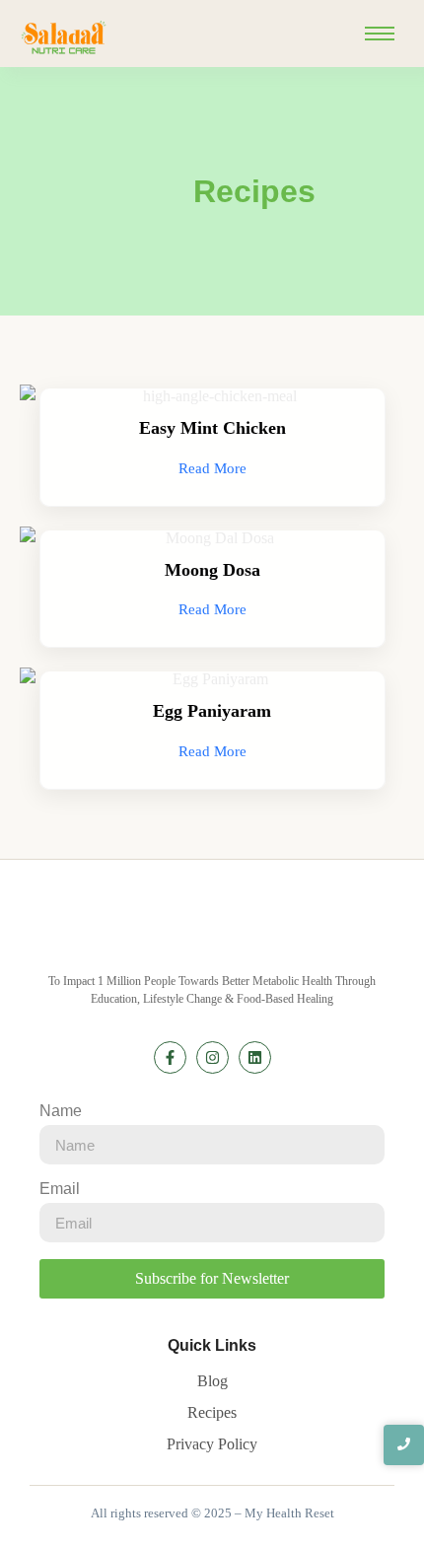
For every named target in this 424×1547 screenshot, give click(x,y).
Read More (212, 468)
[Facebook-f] (170, 1057)
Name (60, 1111)
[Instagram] (212, 1057)
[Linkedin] (255, 1057)
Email (59, 1189)
